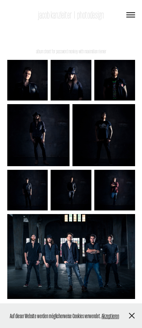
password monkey (67, 51)
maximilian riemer (95, 51)
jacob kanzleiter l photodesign (71, 14)
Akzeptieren (110, 315)
